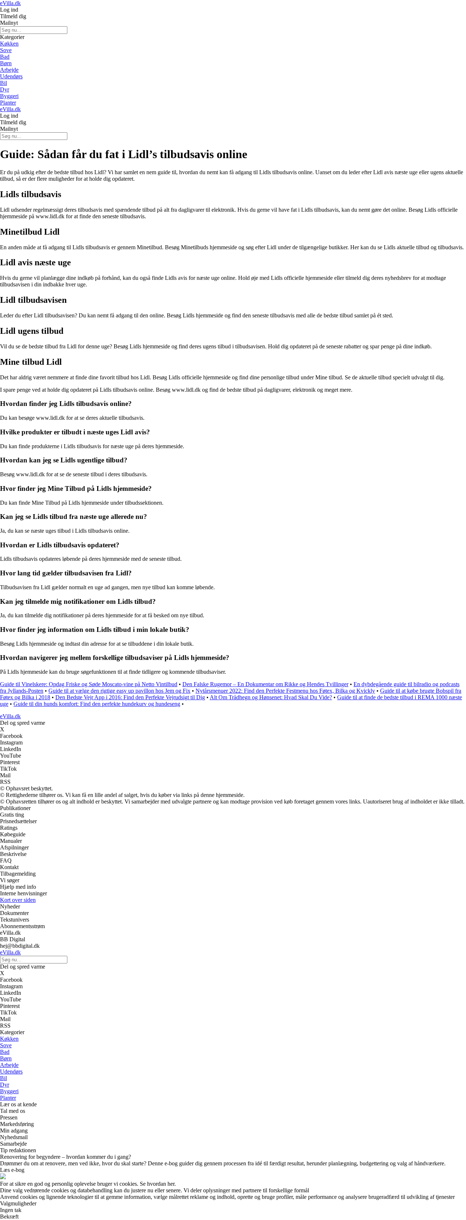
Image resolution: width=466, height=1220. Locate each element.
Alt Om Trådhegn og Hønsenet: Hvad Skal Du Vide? (271, 697)
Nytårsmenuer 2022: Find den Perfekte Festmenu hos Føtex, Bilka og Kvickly (285, 691)
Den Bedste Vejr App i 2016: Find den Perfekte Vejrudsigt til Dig (130, 697)
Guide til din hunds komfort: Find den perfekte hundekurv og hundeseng (96, 704)
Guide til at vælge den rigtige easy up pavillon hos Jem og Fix (119, 691)
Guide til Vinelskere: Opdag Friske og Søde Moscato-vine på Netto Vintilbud (88, 684)
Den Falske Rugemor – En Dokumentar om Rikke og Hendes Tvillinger (265, 684)
